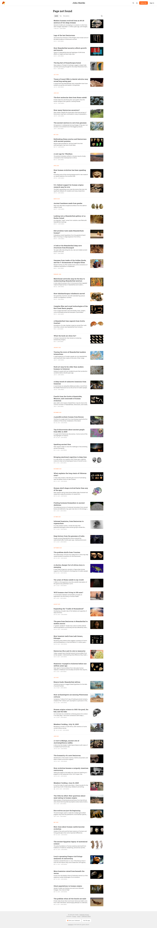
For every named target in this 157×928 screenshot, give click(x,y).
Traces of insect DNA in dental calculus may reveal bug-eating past (71, 80)
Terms (79, 916)
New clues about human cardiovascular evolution (69, 828)
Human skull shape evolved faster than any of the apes (71, 489)
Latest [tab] (56, 16)
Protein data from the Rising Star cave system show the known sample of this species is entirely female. (69, 100)
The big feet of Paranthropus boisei (67, 63)
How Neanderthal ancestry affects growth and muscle (70, 49)
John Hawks (63, 28)
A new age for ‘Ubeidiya (63, 154)
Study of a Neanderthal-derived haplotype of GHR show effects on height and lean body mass (69, 53)
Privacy (74, 916)
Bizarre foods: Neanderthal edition (67, 682)
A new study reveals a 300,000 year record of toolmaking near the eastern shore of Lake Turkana (70, 478)
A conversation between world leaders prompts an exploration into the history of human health (68, 595)
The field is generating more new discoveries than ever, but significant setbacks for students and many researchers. (70, 190)
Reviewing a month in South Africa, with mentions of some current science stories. (70, 727)
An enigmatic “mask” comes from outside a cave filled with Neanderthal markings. (70, 221)
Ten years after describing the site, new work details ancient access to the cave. (70, 250)
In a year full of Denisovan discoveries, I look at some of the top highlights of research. (70, 434)
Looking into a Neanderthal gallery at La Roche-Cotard (69, 217)
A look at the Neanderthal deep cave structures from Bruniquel (68, 247)
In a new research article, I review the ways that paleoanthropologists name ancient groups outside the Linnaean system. (69, 526)
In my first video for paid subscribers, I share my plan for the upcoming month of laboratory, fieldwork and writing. (71, 786)
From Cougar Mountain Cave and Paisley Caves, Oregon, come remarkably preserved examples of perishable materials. (70, 311)
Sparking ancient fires (62, 444)
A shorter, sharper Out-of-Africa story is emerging (69, 566)
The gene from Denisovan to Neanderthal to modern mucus (71, 622)
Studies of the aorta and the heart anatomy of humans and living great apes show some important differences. (70, 832)
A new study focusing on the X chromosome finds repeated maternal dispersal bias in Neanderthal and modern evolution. (70, 284)
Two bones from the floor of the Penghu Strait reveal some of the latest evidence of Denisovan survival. (71, 38)
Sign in (152, 3)
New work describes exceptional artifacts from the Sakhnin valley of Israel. (70, 206)
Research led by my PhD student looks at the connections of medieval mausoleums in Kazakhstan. (70, 265)
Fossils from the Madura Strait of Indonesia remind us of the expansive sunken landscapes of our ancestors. (71, 876)
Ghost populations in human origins (68, 886)
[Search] (133, 3)
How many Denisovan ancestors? (67, 110)
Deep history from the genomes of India (69, 536)
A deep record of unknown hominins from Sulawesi (70, 383)
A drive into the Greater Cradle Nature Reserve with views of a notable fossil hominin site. (70, 745)
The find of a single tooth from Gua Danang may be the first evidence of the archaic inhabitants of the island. (70, 420)
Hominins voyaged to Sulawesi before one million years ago (70, 665)
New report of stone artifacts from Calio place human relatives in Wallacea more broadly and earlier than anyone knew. (70, 668)
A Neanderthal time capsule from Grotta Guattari (69, 322)
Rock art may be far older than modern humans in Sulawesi (69, 368)
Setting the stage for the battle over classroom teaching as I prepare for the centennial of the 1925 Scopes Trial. (70, 773)
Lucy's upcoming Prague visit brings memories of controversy (68, 857)
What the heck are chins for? (65, 336)
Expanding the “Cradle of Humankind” (69, 609)
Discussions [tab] (66, 16)
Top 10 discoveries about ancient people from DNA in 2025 (69, 431)
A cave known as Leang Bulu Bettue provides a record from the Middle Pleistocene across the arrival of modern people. (70, 386)
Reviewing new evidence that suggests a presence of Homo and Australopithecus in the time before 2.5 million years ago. (70, 641)
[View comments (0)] (66, 71)
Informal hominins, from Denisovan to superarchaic (69, 522)
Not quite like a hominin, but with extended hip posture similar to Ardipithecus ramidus (69, 296)
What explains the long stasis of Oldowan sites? (70, 474)
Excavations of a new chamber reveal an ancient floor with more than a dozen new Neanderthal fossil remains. (70, 326)
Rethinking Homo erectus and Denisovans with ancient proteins (70, 140)
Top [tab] (60, 16)
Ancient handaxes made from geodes (68, 203)
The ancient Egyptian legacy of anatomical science (70, 843)
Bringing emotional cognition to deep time (70, 457)
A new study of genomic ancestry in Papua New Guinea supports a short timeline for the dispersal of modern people (71, 570)
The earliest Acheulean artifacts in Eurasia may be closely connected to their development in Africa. (70, 157)
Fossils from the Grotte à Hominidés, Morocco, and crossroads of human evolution (68, 398)
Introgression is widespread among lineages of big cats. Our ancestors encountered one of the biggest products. (71, 125)
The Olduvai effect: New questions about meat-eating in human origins (69, 797)
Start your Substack (74, 920)
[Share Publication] (137, 3)
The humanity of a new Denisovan (67, 755)
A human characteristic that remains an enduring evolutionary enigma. (67, 338)
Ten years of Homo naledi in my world (69, 580)
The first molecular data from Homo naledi (70, 97)
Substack (70, 924)
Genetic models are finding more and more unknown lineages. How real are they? (69, 889)
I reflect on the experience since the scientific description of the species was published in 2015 (70, 582)
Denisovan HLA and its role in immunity (69, 651)
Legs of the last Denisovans (64, 35)
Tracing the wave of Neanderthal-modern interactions (70, 353)
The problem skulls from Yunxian (67, 552)
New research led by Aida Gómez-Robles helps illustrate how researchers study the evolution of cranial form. (71, 493)
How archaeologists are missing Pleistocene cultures (71, 696)
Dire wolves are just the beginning (67, 811)
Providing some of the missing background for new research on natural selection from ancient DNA (71, 175)
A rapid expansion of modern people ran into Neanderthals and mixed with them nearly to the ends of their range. (70, 357)
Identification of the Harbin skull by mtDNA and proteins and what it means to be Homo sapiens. (71, 758)
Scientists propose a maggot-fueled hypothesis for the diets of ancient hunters (70, 685)
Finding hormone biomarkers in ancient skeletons (69, 504)
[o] (96, 727)
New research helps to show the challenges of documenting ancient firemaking (70, 447)
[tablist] (62, 16)
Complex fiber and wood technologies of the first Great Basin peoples (71, 307)
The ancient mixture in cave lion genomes (70, 123)
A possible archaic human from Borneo (69, 417)
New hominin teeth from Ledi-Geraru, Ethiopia (68, 637)
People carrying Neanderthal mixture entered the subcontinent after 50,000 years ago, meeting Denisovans (70, 539)
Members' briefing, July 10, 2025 (66, 724)
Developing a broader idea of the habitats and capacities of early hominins (70, 611)
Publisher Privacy (84, 914)
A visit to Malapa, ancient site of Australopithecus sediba (66, 742)
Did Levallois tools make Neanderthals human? (69, 232)
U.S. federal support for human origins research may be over (69, 186)
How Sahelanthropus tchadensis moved (69, 293)
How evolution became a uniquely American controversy (71, 769)
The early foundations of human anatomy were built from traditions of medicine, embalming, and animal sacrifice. (70, 846)
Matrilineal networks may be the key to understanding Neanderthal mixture (69, 280)
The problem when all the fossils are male (70, 899)
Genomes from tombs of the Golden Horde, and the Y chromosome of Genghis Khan (70, 261)
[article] (78, 25)
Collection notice (86, 916)
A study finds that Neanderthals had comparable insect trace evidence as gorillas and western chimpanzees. (71, 84)
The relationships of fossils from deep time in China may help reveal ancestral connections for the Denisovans (71, 555)
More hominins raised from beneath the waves (69, 872)
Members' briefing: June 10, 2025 (66, 783)
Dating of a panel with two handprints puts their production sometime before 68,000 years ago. (70, 372)
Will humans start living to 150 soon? (68, 592)
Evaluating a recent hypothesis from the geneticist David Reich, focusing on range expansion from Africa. (69, 236)
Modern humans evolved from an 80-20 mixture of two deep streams (69, 22)
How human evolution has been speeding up (70, 171)
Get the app (86, 920)
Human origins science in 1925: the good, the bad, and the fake (71, 710)
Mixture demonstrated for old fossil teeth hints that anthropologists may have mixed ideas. (68, 144)
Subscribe (143, 3)
